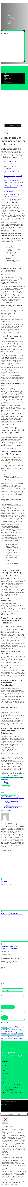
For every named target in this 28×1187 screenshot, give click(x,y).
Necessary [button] (5, 1152)
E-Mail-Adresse (5, 990)
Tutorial (9, 884)
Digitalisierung (14, 1035)
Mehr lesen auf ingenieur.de (8, 448)
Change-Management (14, 1033)
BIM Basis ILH (5, 1029)
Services (5, 1073)
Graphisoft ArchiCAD (5, 1036)
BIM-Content (19, 1027)
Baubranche (10, 1027)
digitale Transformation (7, 797)
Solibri (5, 884)
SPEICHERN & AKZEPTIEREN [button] (10, 1184)
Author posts (14, 810)
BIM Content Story (5, 951)
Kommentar (4, 967)
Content (21, 1033)
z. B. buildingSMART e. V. (17, 766)
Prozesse (21, 798)
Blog (4, 1070)
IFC (10, 1036)
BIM (2, 795)
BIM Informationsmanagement (11, 1030)
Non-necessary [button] (6, 1168)
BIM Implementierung (9, 795)
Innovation (13, 798)
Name (3, 983)
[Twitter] (1, 61)
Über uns (5, 1068)
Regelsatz (15, 1038)
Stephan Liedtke (5, 786)
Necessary (7, 1154)
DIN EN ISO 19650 (21, 1035)
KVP (17, 798)
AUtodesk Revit (4, 1027)
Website (3, 998)
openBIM (6, 1038)
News (2, 792)
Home (4, 1065)
